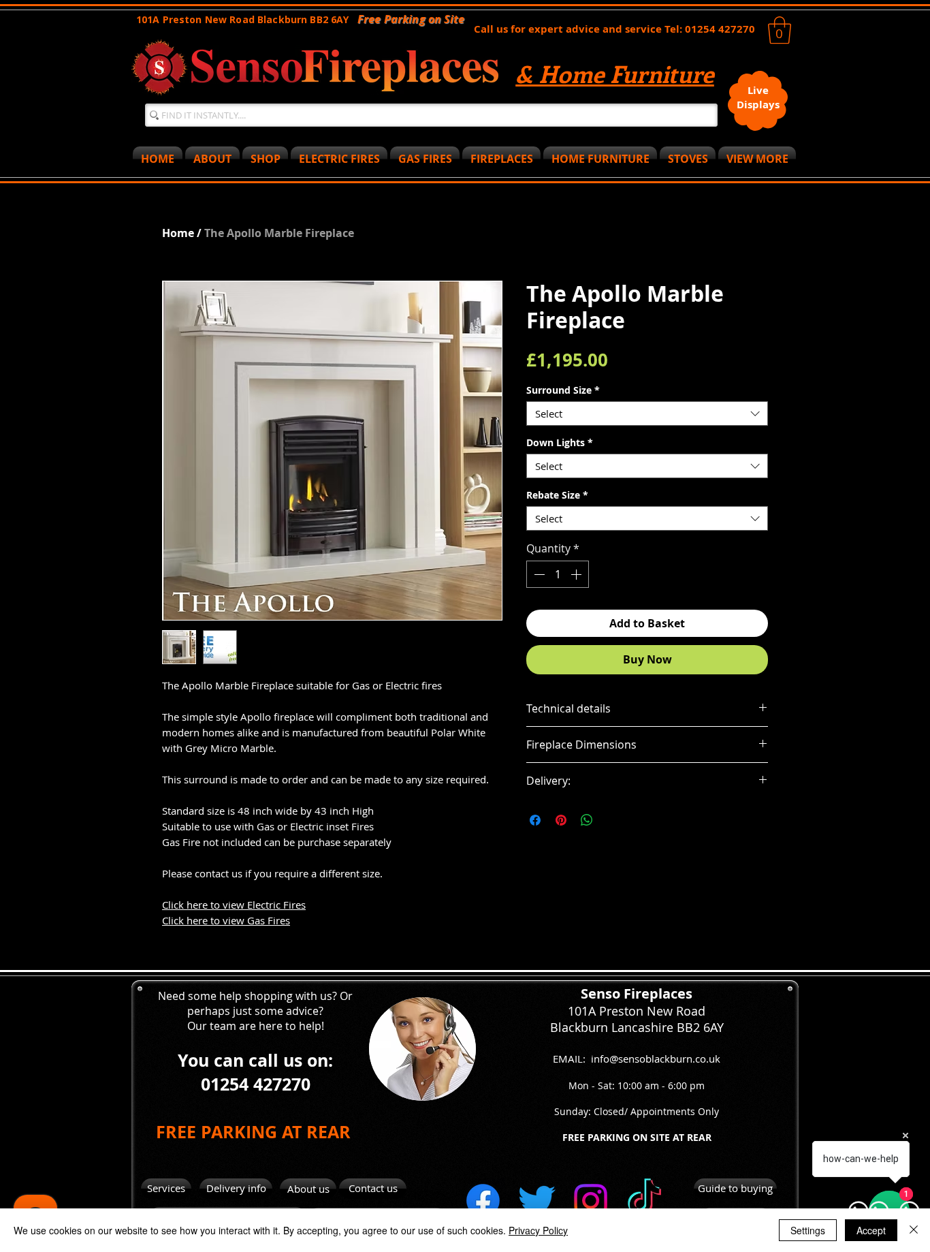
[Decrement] (537, 574)
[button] (779, 30)
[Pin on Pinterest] (561, 820)
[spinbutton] (557, 574)
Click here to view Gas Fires (226, 920)
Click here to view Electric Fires (234, 904)
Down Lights (559, 442)
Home (178, 232)
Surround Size (563, 390)
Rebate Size (557, 495)
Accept (871, 1230)
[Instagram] (590, 1200)
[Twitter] (537, 1200)
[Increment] (577, 574)
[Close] (913, 1230)
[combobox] (647, 413)
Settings (807, 1230)
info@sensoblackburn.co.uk (655, 1058)
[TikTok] (644, 1200)
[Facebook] (483, 1200)
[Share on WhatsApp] (587, 820)
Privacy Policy (538, 1230)
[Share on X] (613, 820)
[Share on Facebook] (535, 820)
